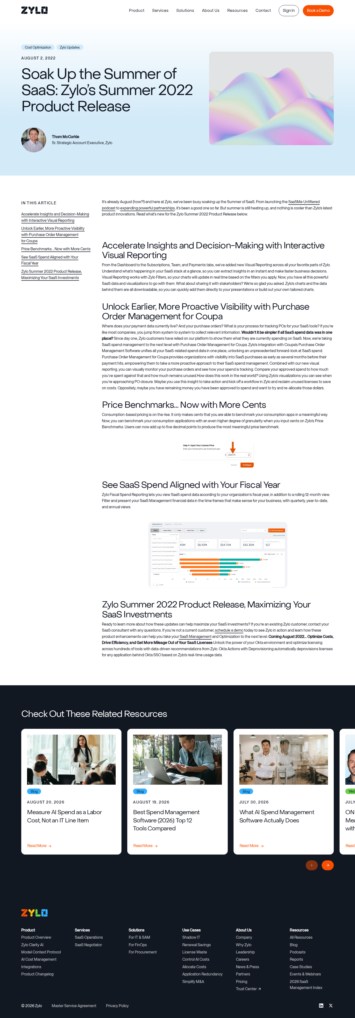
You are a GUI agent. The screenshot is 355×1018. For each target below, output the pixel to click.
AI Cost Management (39, 959)
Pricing (241, 981)
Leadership (245, 952)
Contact (263, 10)
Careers (242, 959)
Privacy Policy (117, 1005)
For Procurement (143, 952)
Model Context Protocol (41, 952)
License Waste (194, 952)
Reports (296, 959)
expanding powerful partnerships (147, 208)
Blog (294, 945)
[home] (34, 11)
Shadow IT (191, 937)
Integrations (31, 967)
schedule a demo (229, 630)
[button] (136, 10)
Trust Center (246, 989)
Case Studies (301, 967)
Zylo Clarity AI (32, 945)
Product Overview (36, 937)
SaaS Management (195, 636)
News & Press (247, 967)
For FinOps (138, 945)
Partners (243, 974)
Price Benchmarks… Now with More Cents (56, 249)
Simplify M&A (193, 981)
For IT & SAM (139, 937)
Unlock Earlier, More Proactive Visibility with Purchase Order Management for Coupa (53, 234)
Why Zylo (243, 945)
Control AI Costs (195, 959)
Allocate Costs (194, 967)
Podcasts (297, 952)
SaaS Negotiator (88, 945)
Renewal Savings (196, 945)
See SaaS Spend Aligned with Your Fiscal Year (49, 260)
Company (244, 937)
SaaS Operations (89, 937)
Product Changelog (37, 974)
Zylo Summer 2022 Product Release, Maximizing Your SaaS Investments (51, 274)
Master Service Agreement (74, 1005)
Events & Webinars (305, 974)
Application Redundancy (202, 974)
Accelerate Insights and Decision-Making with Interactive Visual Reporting (55, 217)
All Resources (301, 937)
